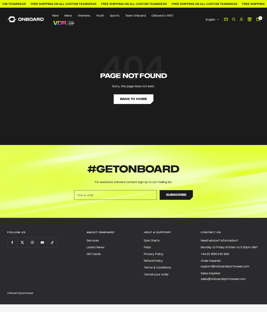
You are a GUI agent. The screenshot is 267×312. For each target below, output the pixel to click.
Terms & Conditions (157, 267)
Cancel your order (156, 274)
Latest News (95, 247)
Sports (114, 15)
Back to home (133, 99)
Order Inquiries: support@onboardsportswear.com (225, 263)
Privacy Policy (153, 254)
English (210, 19)
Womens (84, 15)
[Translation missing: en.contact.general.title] (226, 19)
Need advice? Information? (219, 240)
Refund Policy (153, 260)
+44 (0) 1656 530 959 (215, 254)
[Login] (241, 19)
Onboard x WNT (162, 15)
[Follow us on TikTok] (52, 243)
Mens (68, 15)
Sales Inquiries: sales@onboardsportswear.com (223, 276)
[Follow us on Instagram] (32, 243)
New (55, 15)
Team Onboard (135, 15)
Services (93, 240)
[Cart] (258, 19)
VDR (63, 23)
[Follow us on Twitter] (22, 243)
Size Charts (152, 240)
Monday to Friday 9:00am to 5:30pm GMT (229, 247)
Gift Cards (94, 254)
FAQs (147, 247)
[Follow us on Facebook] (12, 243)
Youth (100, 15)
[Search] (233, 19)
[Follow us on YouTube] (42, 243)
